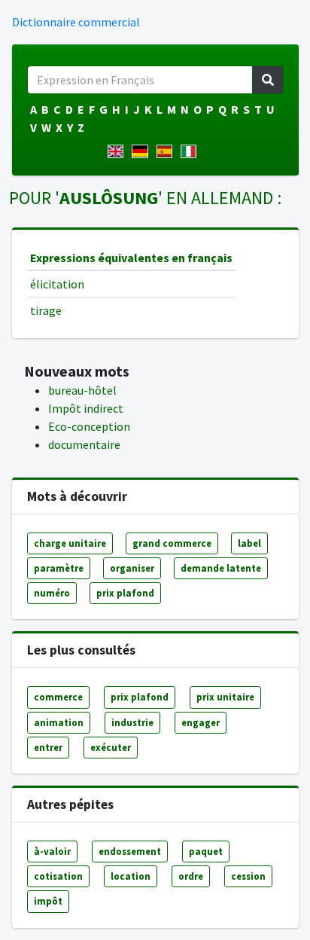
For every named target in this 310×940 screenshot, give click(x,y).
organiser (132, 568)
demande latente (221, 568)
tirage (46, 310)
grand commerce (171, 543)
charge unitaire (70, 543)
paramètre (59, 568)
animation (59, 722)
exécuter (110, 747)
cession (248, 876)
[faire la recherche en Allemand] (142, 151)
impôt (48, 901)
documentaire (84, 444)
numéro (52, 593)
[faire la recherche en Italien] (191, 151)
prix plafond (125, 593)
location (130, 876)
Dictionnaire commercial (76, 21)
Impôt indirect (85, 408)
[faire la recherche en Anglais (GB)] (118, 151)
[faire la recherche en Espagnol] (167, 151)
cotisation (58, 876)
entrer (48, 747)
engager (200, 722)
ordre (190, 876)
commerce (58, 697)
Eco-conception (89, 426)
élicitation (57, 283)
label (249, 543)
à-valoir (52, 851)
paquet (206, 851)
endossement (130, 851)
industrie (132, 722)
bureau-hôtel (82, 390)
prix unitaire (225, 697)
